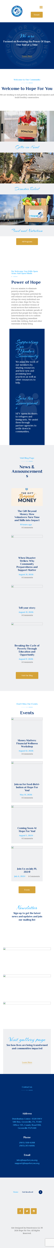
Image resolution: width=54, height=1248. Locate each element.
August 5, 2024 (26, 835)
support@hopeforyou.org (27, 1163)
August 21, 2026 (26, 574)
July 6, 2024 (19, 876)
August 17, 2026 (26, 659)
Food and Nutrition (27, 230)
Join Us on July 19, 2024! (27, 870)
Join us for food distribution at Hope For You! (27, 787)
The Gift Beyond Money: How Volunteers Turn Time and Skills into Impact (27, 516)
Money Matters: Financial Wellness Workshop (27, 743)
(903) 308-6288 (27, 1142)
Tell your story (27, 607)
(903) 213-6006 (27, 1145)
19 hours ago (26, 524)
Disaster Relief (27, 188)
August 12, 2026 (26, 751)
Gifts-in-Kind (27, 147)
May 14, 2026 (26, 795)
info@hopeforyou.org (27, 1160)
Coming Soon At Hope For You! (27, 830)
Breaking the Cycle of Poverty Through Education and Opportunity (27, 650)
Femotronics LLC (33, 1228)
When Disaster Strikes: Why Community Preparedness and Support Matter (27, 564)
